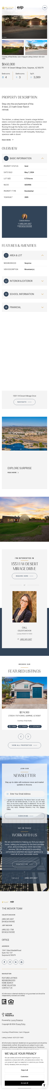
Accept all (24, 1083)
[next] (28, 736)
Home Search (7, 983)
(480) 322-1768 (8, 930)
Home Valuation (9, 985)
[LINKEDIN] (15, 962)
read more (12, 472)
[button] (24, 864)
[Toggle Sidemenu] (44, 7)
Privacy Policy (20, 1024)
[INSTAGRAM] (10, 962)
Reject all (24, 1070)
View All (36, 47)
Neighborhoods (8, 980)
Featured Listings (9, 978)
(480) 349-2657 (25, 224)
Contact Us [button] (7, 988)
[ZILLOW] (21, 962)
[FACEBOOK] (4, 962)
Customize (24, 1076)
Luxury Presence (17, 1020)
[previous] (21, 736)
